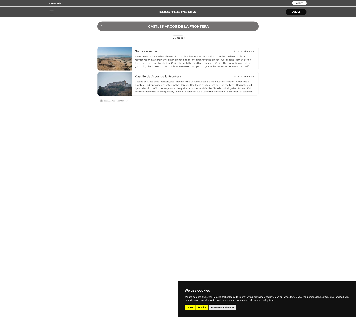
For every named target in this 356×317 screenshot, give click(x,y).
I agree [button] (190, 307)
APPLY (299, 3)
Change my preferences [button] (222, 307)
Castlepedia (55, 3)
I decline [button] (202, 307)
